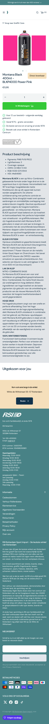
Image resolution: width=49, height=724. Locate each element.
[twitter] (5, 702)
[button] (4, 12)
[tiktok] (22, 702)
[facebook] (11, 702)
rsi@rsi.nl (11, 441)
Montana (9, 74)
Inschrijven (24, 658)
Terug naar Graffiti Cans (14, 23)
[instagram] (16, 702)
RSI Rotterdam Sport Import (22, 712)
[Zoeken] (37, 12)
